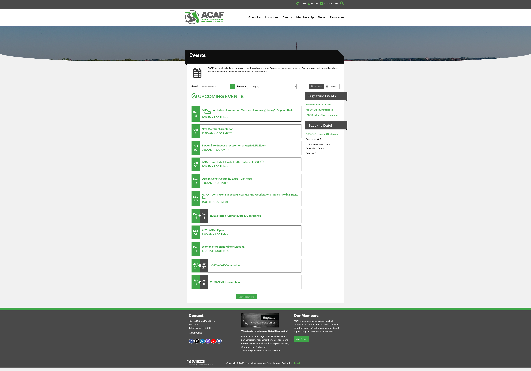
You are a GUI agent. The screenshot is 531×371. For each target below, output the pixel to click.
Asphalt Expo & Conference (319, 109)
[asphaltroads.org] (260, 319)
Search (195, 85)
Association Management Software (200, 364)
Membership (305, 17)
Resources (337, 17)
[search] (232, 86)
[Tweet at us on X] (196, 341)
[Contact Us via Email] (219, 341)
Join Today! (301, 339)
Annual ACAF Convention (318, 104)
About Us (254, 17)
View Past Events (246, 296)
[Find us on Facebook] (191, 341)
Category (241, 85)
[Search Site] (342, 3)
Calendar (332, 86)
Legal (297, 363)
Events (287, 17)
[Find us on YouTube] (213, 341)
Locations (271, 17)
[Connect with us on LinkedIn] (202, 341)
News (322, 17)
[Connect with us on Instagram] (207, 341)
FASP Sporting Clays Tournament (322, 114)
